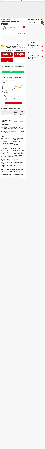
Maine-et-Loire (12, 19)
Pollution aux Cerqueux (18, 162)
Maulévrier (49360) (18, 141)
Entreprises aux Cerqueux (19, 164)
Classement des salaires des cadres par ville (7, 54)
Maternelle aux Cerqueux (19, 150)
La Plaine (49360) (5, 141)
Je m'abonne (12, 71)
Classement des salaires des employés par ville (7, 60)
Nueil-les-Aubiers (11, 30)
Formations (32, 42)
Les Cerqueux (5, 150)
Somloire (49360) (5, 138)
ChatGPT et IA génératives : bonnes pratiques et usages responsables (34, 46)
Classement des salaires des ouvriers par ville (19, 54)
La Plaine (22, 29)
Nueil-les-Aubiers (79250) (7, 143)
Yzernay (18, 29)
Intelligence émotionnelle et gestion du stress (34, 51)
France (8, 19)
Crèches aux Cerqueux (18, 152)
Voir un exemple (41, 24)
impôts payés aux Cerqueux (13, 105)
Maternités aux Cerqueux (19, 153)
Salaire (4, 19)
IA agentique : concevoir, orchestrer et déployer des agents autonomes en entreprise (34, 56)
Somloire (14, 29)
